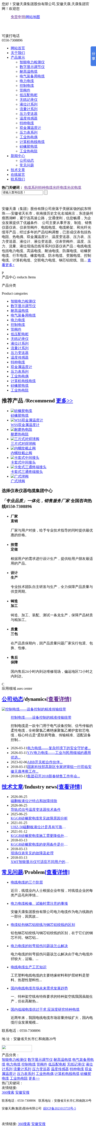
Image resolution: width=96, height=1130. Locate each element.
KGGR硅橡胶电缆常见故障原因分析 (39, 818)
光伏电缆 (74, 187)
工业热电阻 (29, 151)
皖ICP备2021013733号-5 (59, 1108)
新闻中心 (18, 156)
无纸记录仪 (29, 99)
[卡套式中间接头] (25, 457)
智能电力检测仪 (32, 62)
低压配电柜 (29, 95)
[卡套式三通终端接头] (28, 467)
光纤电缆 (60, 187)
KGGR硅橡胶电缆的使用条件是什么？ (40, 844)
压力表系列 (29, 132)
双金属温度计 (30, 128)
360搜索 (8, 1092)
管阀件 (25, 90)
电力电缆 (27, 81)
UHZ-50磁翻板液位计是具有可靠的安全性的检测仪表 (40, 827)
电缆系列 (31, 187)
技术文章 (18, 170)
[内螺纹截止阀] (23, 448)
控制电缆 (27, 85)
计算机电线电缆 (32, 142)
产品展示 (18, 57)
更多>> (64, 401)
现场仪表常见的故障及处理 (32, 853)
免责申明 (18, 17)
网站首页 (18, 48)
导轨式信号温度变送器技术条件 (36, 809)
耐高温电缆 (29, 71)
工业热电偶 (29, 137)
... (59, 748)
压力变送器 (29, 114)
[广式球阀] (20, 476)
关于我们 (18, 53)
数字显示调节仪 (32, 67)
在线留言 (18, 174)
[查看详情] (58, 699)
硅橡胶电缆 (29, 146)
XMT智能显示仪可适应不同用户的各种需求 (40, 862)
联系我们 (18, 179)
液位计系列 (29, 104)
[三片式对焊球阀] (25, 439)
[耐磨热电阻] (21, 429)
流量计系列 (29, 109)
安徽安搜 (22, 1092)
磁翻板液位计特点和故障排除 (34, 801)
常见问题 (27, 165)
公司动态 (27, 160)
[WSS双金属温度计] (27, 420)
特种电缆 (27, 123)
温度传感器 (29, 118)
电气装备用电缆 (32, 76)
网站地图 (33, 17)
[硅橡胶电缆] (21, 411)
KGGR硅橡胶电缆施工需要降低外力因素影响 (40, 836)
